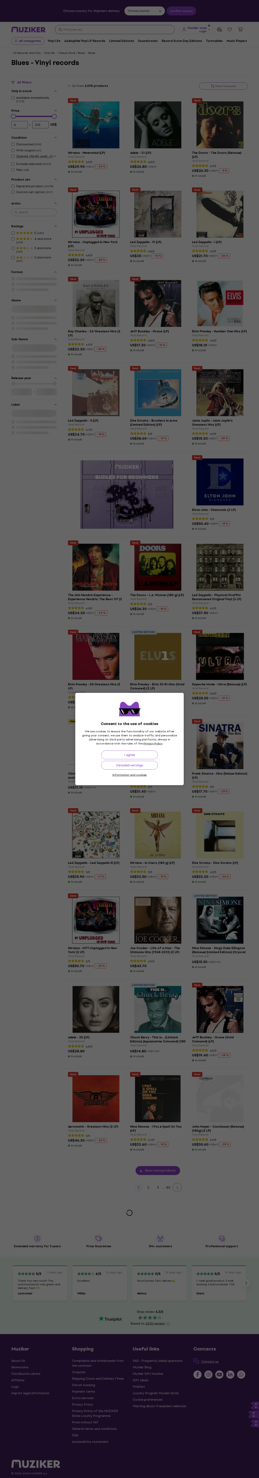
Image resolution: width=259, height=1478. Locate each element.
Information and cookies (129, 775)
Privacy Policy (152, 743)
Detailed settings (129, 765)
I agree (129, 754)
